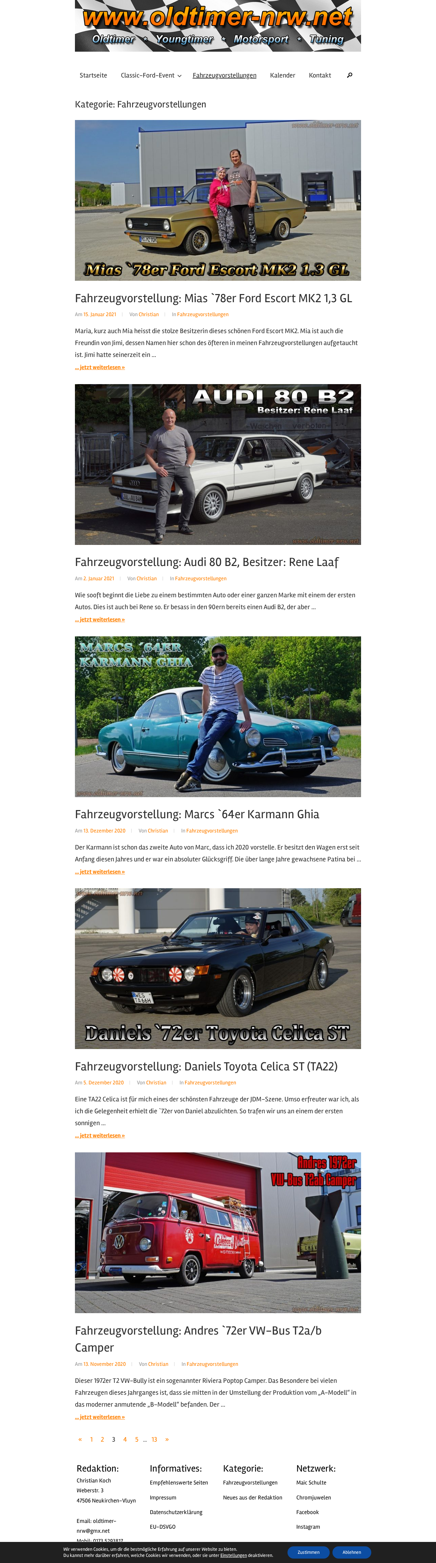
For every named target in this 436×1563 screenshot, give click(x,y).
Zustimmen (309, 1552)
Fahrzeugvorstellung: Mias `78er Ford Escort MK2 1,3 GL (213, 298)
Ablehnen (352, 1552)
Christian (149, 314)
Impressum (163, 1497)
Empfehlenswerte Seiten (179, 1482)
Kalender (282, 75)
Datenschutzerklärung (176, 1512)
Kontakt (320, 75)
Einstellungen (233, 1555)
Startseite (93, 75)
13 (154, 1439)
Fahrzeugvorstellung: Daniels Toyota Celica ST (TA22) (206, 1066)
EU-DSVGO (163, 1526)
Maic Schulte (311, 1482)
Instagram (308, 1526)
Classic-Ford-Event (147, 75)
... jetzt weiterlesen (98, 367)
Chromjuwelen (313, 1497)
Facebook (307, 1512)
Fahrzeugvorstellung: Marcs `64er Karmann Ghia (197, 814)
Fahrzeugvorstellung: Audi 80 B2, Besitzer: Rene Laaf (207, 562)
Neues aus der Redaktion (252, 1497)
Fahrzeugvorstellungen (224, 75)
